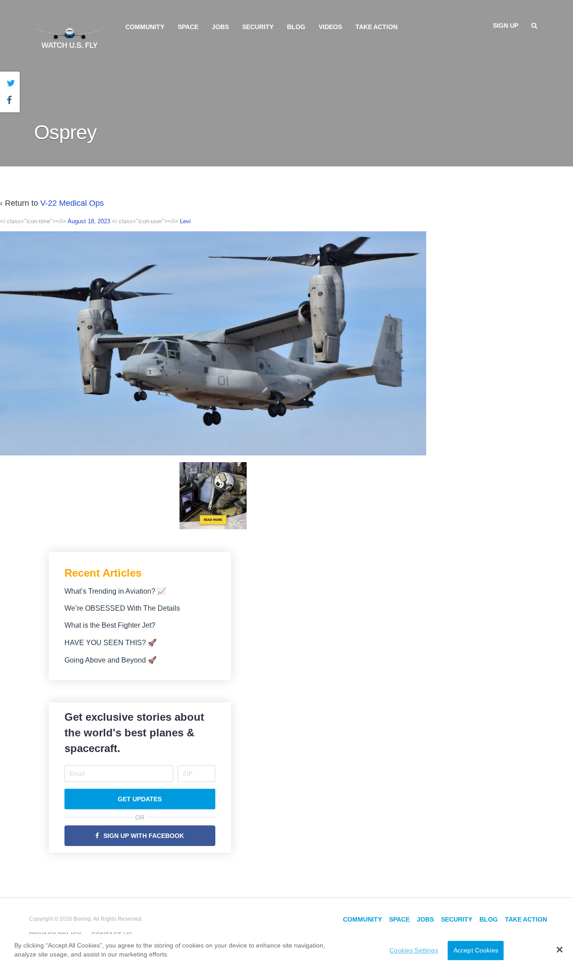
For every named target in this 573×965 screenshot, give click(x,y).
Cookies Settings (413, 950)
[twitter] (11, 83)
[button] (560, 949)
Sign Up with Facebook (143, 835)
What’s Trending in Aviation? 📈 (115, 591)
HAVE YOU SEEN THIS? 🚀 (110, 642)
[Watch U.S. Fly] (69, 35)
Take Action (376, 26)
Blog (296, 26)
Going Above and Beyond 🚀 (110, 660)
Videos (330, 26)
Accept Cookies (475, 950)
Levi (185, 221)
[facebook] (11, 100)
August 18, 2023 (89, 221)
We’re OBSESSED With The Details (122, 608)
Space (188, 26)
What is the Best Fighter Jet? (109, 625)
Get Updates (140, 799)
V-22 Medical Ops (72, 203)
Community (144, 26)
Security (258, 26)
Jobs (220, 26)
